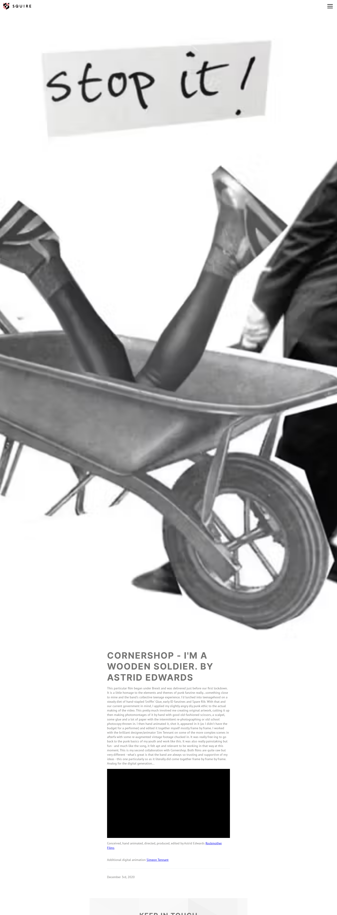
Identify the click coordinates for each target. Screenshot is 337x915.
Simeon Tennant (157, 860)
